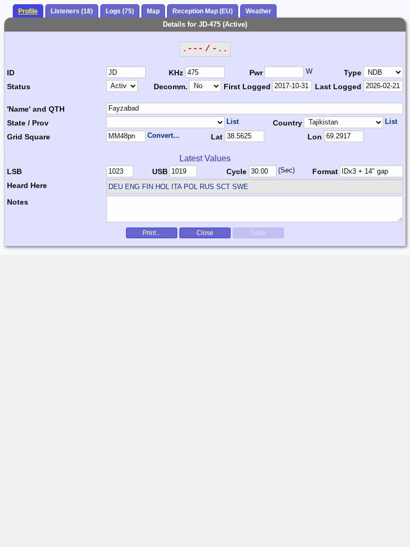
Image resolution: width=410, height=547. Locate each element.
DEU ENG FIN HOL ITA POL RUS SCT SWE (178, 187)
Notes (17, 202)
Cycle (236, 171)
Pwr (256, 72)
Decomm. (170, 86)
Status (18, 86)
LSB (14, 171)
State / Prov (28, 123)
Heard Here (27, 185)
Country (287, 123)
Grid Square (28, 136)
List (232, 122)
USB (160, 171)
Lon (315, 136)
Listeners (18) (72, 11)
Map (153, 11)
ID (10, 72)
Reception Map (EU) (202, 11)
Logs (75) (120, 11)
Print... (152, 233)
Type (352, 72)
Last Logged (338, 86)
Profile (28, 11)
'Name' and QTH (36, 109)
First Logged (247, 86)
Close (205, 233)
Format (325, 171)
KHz (176, 72)
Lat (217, 136)
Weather (258, 11)
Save (258, 233)
